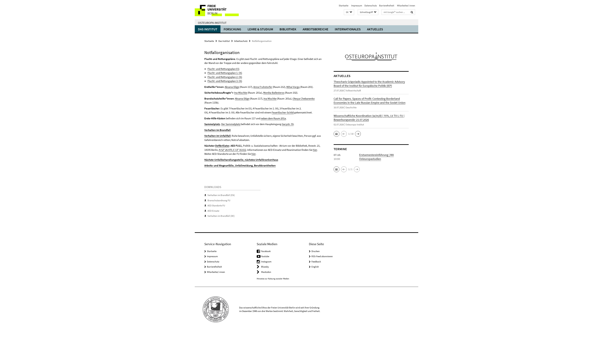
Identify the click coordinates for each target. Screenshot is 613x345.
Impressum (356, 5)
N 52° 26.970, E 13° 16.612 (232, 150)
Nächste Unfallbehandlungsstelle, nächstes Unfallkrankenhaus (241, 159)
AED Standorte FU (216, 205)
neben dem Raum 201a (273, 118)
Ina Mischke (240, 92)
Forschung (232, 29)
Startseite (343, 5)
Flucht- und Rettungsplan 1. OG (225, 73)
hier (315, 150)
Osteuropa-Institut (212, 23)
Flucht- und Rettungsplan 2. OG (225, 77)
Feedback (316, 261)
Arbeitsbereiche (315, 29)
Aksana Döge (232, 87)
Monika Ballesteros (273, 92)
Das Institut (207, 29)
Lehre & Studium (260, 29)
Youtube (265, 256)
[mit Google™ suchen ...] (412, 12)
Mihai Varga (293, 87)
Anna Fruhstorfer (262, 87)
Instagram (266, 261)
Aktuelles (375, 29)
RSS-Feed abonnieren (322, 256)
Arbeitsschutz (240, 40)
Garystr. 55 (288, 124)
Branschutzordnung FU (219, 200)
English (315, 266)
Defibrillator (222, 145)
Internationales (348, 29)
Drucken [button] (315, 251)
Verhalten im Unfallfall (217, 136)
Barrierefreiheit (386, 5)
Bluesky (265, 266)
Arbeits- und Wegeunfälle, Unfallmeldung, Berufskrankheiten (240, 165)
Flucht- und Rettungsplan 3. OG (225, 81)
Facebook (266, 251)
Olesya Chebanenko (304, 98)
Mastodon (266, 271)
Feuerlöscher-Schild (283, 112)
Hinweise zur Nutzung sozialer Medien (273, 278)
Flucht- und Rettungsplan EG (223, 69)
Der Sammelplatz (230, 124)
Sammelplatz (212, 124)
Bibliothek (288, 29)
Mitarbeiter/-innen (406, 5)
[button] (349, 12)
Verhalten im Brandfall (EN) (221, 195)
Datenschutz (370, 5)
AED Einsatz (213, 210)
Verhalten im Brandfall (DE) (221, 215)
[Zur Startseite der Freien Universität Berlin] (221, 9)
